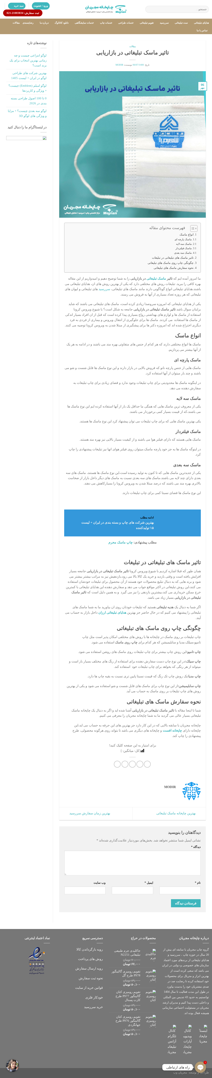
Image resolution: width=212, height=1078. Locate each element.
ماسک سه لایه (184, 243)
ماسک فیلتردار (184, 248)
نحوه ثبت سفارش (91, 978)
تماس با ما (202, 30)
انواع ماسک (186, 234)
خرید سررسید (93, 1007)
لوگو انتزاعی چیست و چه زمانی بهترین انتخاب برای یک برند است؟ (28, 60)
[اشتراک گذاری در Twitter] (139, 764)
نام (198, 882)
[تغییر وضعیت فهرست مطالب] (191, 228)
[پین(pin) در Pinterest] (125, 764)
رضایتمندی (28, 22)
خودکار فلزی (94, 997)
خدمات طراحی (126, 22)
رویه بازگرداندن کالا (89, 949)
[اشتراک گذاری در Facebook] (147, 764)
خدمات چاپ (106, 22)
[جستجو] (149, 9)
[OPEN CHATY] (200, 1067)
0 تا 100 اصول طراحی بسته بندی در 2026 (29, 101)
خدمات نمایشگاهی (84, 22)
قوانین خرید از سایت (89, 987)
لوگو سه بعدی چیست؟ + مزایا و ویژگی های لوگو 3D (27, 113)
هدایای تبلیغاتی (201, 22)
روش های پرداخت (90, 959)
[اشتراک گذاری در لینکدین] (117, 764)
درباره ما (44, 22)
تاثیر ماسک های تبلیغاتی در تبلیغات (173, 257)
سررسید (164, 22)
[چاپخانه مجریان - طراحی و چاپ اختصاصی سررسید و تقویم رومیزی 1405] (106, 9)
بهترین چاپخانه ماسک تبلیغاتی (176, 813)
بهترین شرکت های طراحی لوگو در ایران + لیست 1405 (29, 75)
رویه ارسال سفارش (89, 968)
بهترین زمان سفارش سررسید (89, 813)
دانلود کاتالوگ (62, 22)
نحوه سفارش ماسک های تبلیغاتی (174, 267)
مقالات (16, 22)
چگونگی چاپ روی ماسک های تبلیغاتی (171, 262)
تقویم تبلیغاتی (147, 22)
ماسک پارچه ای (183, 239)
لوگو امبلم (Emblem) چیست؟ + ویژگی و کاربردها (27, 88)
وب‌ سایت (100, 882)
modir (119, 65)
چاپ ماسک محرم (120, 542)
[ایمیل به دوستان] (132, 764)
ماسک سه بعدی (183, 252)
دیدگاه (196, 846)
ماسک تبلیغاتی (156, 278)
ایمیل (149, 882)
